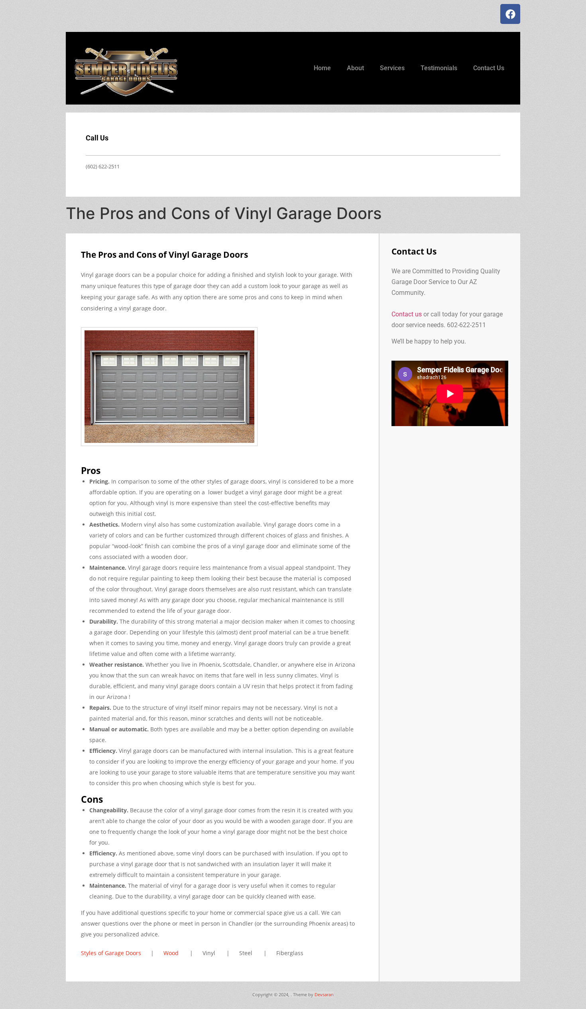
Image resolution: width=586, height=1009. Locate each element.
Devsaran (324, 994)
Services (392, 68)
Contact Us (488, 68)
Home (322, 68)
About (355, 68)
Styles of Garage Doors (111, 953)
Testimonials (439, 68)
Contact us (406, 314)
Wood (171, 953)
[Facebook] (510, 14)
